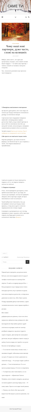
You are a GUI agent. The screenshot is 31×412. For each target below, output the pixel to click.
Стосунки (15, 43)
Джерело (18, 217)
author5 (6, 257)
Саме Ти (15, 6)
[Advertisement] (15, 90)
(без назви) (5, 312)
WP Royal (19, 409)
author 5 (5, 253)
